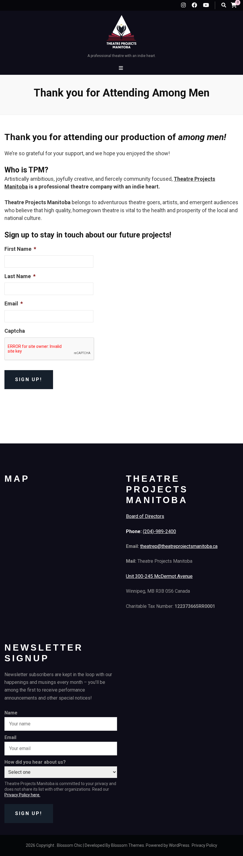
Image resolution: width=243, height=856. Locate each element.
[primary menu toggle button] (121, 68)
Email (10, 737)
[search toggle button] (223, 5)
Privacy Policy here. (22, 794)
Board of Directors (145, 516)
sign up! (28, 379)
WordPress (179, 845)
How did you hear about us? (35, 762)
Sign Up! (28, 813)
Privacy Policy (204, 845)
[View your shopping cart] (234, 5)
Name (10, 713)
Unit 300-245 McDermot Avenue (159, 576)
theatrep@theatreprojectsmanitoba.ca (179, 546)
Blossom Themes (127, 845)
